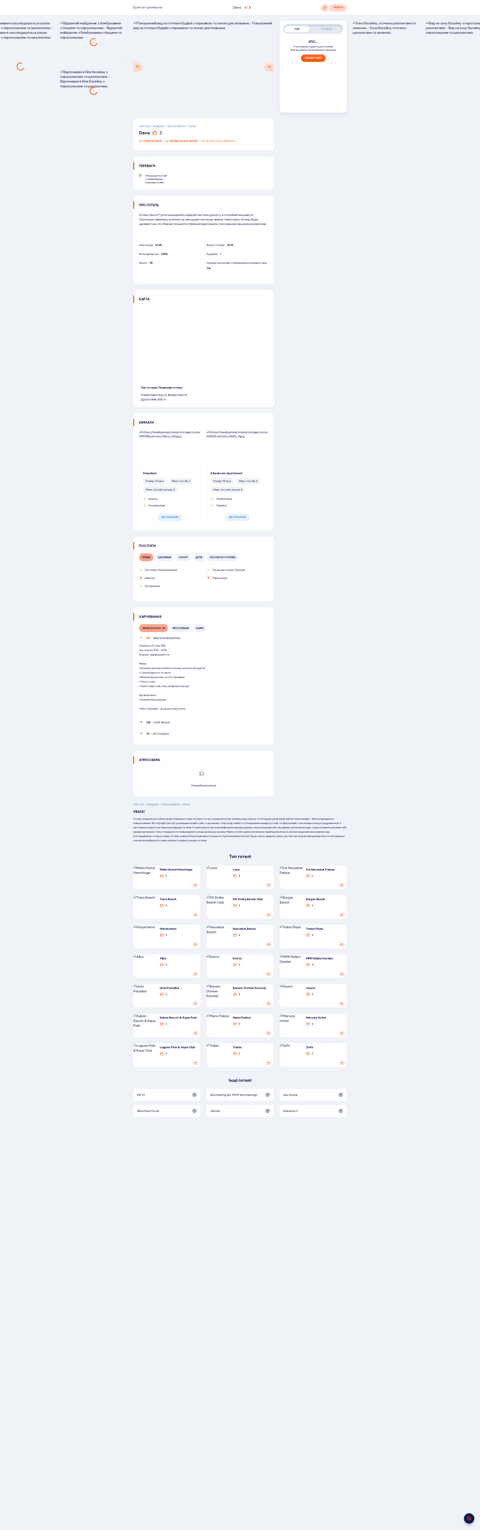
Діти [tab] (199, 557)
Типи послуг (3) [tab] (153, 628)
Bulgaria (158, 126)
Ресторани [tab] (181, 628)
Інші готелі (240, 1080)
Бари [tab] (199, 628)
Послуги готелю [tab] (223, 557)
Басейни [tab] (164, 557)
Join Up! (144, 126)
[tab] (297, 29)
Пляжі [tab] (146, 557)
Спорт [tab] (183, 557)
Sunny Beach (176, 126)
